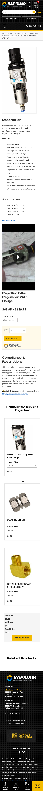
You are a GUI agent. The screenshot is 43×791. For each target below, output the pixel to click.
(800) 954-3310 (19, 720)
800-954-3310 (35, 26)
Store (10, 33)
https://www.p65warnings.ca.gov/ (15, 394)
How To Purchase (27, 788)
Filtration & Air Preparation (25, 33)
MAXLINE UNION (16, 519)
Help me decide (5, 788)
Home (4, 33)
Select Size (8, 316)
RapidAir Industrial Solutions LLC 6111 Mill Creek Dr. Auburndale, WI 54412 (18, 704)
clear (39, 12)
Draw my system (16, 788)
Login (29, 6)
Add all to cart (22, 638)
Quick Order (31, 19)
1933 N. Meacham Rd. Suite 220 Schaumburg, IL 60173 (14, 691)
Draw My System (11, 19)
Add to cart (12, 338)
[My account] (29, 3)
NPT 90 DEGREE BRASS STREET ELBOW (19, 585)
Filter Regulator (9, 36)
